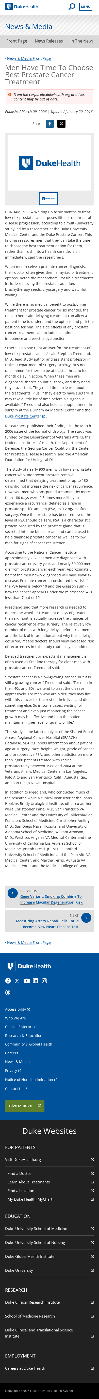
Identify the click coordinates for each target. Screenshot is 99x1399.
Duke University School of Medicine (36, 1228)
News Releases (49, 41)
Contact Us (14, 1088)
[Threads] (9, 992)
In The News (82, 41)
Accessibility (15, 1009)
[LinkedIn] (37, 981)
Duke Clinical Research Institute (32, 1302)
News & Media (17, 1061)
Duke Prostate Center (23, 416)
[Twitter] (18, 981)
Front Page (16, 41)
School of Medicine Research (30, 1316)
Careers (11, 1053)
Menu (85, 7)
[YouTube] (27, 981)
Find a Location (21, 1190)
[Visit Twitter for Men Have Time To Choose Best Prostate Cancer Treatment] (61, 124)
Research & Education (23, 1035)
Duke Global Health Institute (29, 1256)
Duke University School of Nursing (35, 1242)
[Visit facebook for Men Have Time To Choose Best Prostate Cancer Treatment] (50, 124)
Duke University (19, 1270)
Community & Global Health (28, 1044)
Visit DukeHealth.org (23, 1159)
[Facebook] (9, 981)
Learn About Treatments (29, 1181)
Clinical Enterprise (20, 1026)
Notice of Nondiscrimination (29, 1079)
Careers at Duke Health (25, 1368)
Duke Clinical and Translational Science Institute (39, 1333)
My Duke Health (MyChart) (30, 1199)
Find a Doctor (19, 1173)
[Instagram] (46, 981)
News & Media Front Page (29, 58)
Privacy (11, 1070)
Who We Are (15, 1018)
